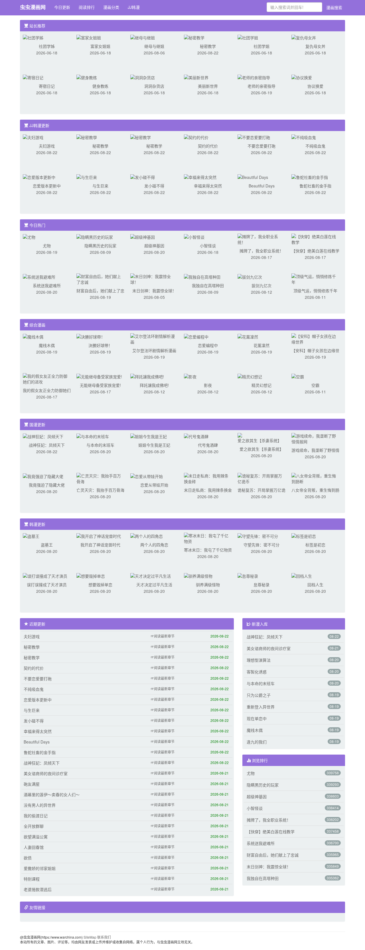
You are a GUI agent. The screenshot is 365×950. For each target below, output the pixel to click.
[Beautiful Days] (253, 176)
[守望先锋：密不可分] (258, 535)
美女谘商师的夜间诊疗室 (46, 773)
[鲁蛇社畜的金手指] (309, 176)
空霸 (315, 385)
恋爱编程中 (208, 345)
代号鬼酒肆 (208, 445)
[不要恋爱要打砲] (254, 137)
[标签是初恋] (303, 535)
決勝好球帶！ (100, 345)
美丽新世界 (208, 86)
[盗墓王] (31, 535)
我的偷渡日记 (36, 815)
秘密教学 (208, 46)
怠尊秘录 (261, 584)
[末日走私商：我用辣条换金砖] (208, 478)
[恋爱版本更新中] (39, 176)
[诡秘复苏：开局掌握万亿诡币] (261, 478)
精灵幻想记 (261, 385)
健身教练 (100, 86)
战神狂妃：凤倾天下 (47, 445)
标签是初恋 (315, 544)
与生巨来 (100, 186)
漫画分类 (111, 7)
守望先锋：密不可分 (261, 544)
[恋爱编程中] (196, 336)
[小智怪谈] (194, 236)
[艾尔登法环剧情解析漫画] (154, 338)
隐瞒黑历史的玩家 (100, 245)
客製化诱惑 (257, 672)
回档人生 (315, 584)
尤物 (47, 245)
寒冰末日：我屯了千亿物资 (208, 550)
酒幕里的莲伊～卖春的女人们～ (52, 794)
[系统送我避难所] (39, 276)
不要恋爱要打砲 (261, 146)
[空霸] (297, 376)
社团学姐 (261, 46)
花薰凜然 (261, 345)
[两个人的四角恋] (146, 535)
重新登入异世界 (261, 707)
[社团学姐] (248, 37)
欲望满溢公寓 (36, 836)
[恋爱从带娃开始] (146, 476)
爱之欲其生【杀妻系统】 (261, 449)
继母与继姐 (154, 46)
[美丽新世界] (196, 77)
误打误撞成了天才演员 (47, 584)
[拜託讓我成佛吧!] (147, 376)
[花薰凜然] (248, 336)
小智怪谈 (208, 245)
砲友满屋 (32, 784)
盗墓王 (47, 544)
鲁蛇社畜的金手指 (315, 186)
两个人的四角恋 (154, 544)
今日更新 (62, 7)
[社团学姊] (33, 37)
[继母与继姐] (142, 37)
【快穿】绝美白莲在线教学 (315, 251)
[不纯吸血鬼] (303, 137)
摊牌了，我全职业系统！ (261, 251)
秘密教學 (100, 146)
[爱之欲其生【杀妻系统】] (261, 437)
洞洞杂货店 (154, 86)
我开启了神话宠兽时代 (100, 544)
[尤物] (29, 236)
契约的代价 (208, 146)
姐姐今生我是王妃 (154, 445)
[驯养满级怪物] (198, 575)
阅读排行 (87, 7)
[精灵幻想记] (250, 376)
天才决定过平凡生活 (154, 584)
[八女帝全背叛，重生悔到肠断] (315, 478)
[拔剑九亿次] (250, 276)
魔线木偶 (47, 345)
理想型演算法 (259, 660)
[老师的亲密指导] (254, 77)
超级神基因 (154, 245)
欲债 (28, 858)
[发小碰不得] (142, 176)
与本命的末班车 (100, 445)
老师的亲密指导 (261, 86)
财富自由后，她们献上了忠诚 (273, 855)
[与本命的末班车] (92, 436)
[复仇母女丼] (303, 37)
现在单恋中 (257, 718)
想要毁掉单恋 (100, 584)
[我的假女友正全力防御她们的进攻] (47, 378)
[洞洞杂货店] (142, 77)
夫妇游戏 (47, 146)
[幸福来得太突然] (200, 176)
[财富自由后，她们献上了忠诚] (100, 278)
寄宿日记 (47, 86)
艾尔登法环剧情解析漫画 (154, 350)
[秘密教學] (86, 137)
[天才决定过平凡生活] (150, 575)
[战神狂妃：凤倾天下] (43, 436)
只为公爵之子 (259, 695)
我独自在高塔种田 (208, 285)
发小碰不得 (154, 186)
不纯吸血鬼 (315, 146)
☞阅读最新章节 (163, 636)
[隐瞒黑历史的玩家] (94, 236)
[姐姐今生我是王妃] (148, 436)
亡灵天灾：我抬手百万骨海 (100, 490)
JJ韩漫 (134, 7)
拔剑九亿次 (261, 285)
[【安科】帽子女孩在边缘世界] (315, 338)
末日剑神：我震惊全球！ (154, 290)
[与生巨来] (86, 176)
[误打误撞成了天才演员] (45, 575)
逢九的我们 (257, 742)
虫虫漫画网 (33, 7)
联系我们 (104, 937)
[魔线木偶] (33, 336)
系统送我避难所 (47, 285)
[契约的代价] (196, 137)
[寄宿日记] (33, 77)
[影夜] (190, 376)
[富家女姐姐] (88, 37)
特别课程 (32, 879)
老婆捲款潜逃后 (38, 889)
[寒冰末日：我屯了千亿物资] (208, 538)
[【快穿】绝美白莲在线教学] (315, 239)
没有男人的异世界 (40, 805)
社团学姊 (47, 46)
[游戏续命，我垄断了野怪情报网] (315, 438)
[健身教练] (86, 77)
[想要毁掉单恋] (90, 575)
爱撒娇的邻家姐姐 (40, 868)
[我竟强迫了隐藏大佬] (43, 476)
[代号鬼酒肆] (196, 436)
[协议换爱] (301, 77)
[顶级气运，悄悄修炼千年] (315, 278)
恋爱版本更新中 (47, 186)
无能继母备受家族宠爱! (100, 385)
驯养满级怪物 (208, 584)
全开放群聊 (34, 826)
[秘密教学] (194, 37)
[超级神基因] (142, 236)
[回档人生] (301, 575)
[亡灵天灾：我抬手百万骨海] (100, 478)
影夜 (208, 385)
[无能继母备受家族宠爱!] (99, 376)
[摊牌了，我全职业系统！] (261, 239)
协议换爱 (315, 86)
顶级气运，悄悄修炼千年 (315, 290)
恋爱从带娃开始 (154, 485)
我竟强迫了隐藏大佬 (47, 485)
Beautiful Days (262, 186)
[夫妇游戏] (33, 137)
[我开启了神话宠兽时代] (98, 535)
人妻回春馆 (34, 847)
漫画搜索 (334, 7)
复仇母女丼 (315, 46)
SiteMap (90, 937)
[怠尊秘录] (248, 575)
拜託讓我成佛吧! (154, 385)
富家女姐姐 (100, 46)
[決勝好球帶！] (90, 336)
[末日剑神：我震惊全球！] (154, 278)
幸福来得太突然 (208, 186)
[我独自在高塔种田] (202, 276)
